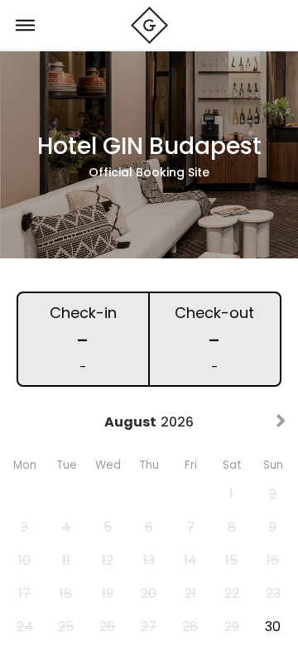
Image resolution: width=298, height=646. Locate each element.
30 (273, 626)
